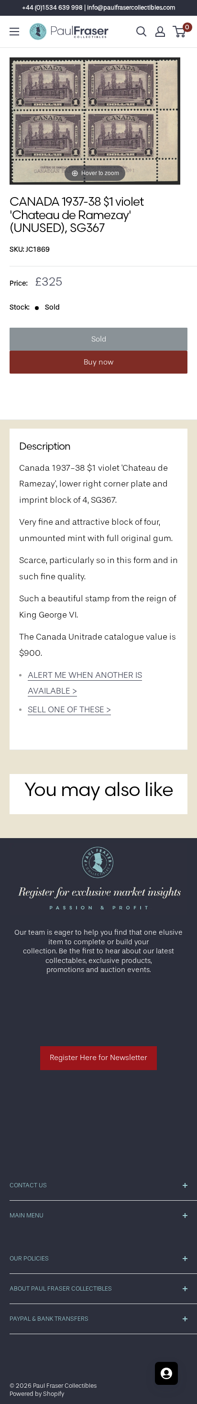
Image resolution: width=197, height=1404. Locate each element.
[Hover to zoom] (95, 121)
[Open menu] (14, 31)
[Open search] (141, 31)
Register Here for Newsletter (98, 1057)
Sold (98, 339)
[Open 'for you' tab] (166, 1373)
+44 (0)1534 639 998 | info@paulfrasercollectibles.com (98, 7)
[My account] (160, 31)
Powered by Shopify (37, 1393)
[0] (180, 31)
